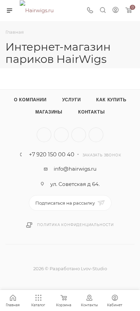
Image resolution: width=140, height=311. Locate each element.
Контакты (91, 112)
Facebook (61, 134)
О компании (30, 99)
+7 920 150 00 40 (51, 154)
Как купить (111, 99)
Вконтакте (44, 134)
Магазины (49, 112)
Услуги (71, 99)
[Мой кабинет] (115, 10)
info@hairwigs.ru (75, 169)
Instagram (78, 134)
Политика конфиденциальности (75, 225)
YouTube (96, 134)
